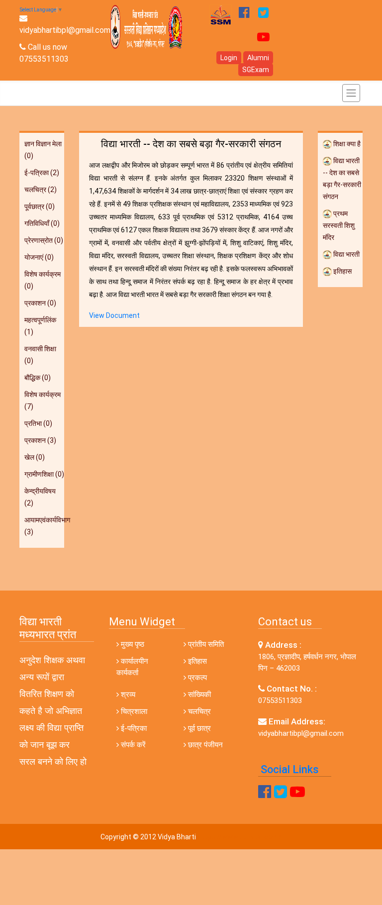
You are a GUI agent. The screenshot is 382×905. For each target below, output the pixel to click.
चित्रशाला (133, 711)
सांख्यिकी (198, 694)
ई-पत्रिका (133, 728)
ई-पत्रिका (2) (41, 173)
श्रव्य (127, 694)
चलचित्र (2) (40, 190)
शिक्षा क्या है (346, 144)
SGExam (255, 70)
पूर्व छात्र (198, 728)
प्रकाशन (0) (40, 303)
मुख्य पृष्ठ (131, 644)
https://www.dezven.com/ (239, 837)
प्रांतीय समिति (205, 644)
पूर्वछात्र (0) (39, 206)
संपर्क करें (132, 744)
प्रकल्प (196, 677)
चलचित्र (198, 711)
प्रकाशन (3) (40, 440)
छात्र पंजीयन (204, 744)
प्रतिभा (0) (38, 423)
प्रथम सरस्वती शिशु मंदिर (339, 225)
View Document (114, 315)
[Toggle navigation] (351, 93)
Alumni (258, 58)
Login (228, 58)
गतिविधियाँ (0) (42, 223)
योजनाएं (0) (39, 257)
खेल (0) (34, 457)
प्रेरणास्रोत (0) (43, 240)
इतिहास (342, 271)
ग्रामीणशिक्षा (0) (44, 474)
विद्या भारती (346, 254)
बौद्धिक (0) (37, 378)
